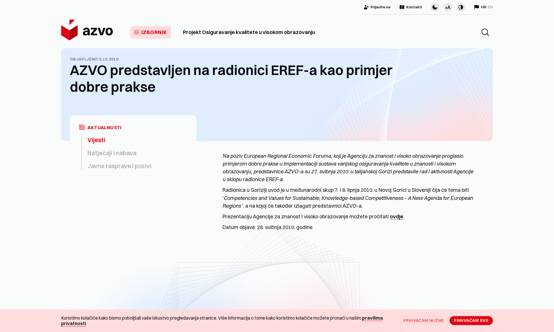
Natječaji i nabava (111, 153)
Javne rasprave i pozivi (119, 166)
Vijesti (96, 140)
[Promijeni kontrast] (460, 7)
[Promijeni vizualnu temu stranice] (435, 7)
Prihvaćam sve (471, 320)
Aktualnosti (104, 127)
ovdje (396, 216)
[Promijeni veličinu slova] (447, 7)
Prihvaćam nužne (423, 320)
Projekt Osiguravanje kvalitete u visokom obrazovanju (249, 32)
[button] (485, 32)
